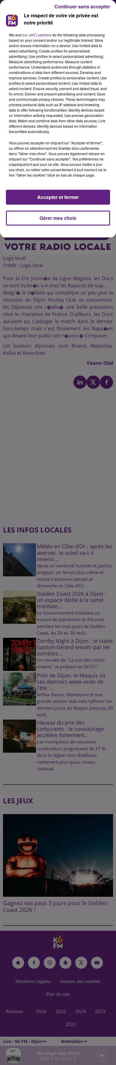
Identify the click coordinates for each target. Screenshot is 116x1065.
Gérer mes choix (58, 217)
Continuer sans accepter (82, 6)
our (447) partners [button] (36, 34)
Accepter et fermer (58, 197)
